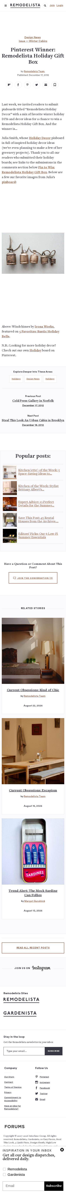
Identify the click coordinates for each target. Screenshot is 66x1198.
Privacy (7, 1092)
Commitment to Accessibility (12, 1099)
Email (42, 1099)
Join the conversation (35, 578)
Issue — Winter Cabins (33, 41)
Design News (32, 37)
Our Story (9, 1077)
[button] (45, 5)
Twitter (44, 1094)
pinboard (9, 182)
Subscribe (54, 1186)
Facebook (45, 1088)
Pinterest (44, 1077)
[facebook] (18, 84)
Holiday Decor (40, 138)
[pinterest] (27, 84)
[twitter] (36, 84)
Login (59, 5)
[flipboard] (9, 84)
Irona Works (44, 326)
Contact (8, 1082)
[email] (45, 84)
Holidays (16, 379)
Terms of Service (12, 1087)
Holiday (35, 350)
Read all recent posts (33, 948)
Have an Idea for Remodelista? (12, 1107)
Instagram (45, 1082)
